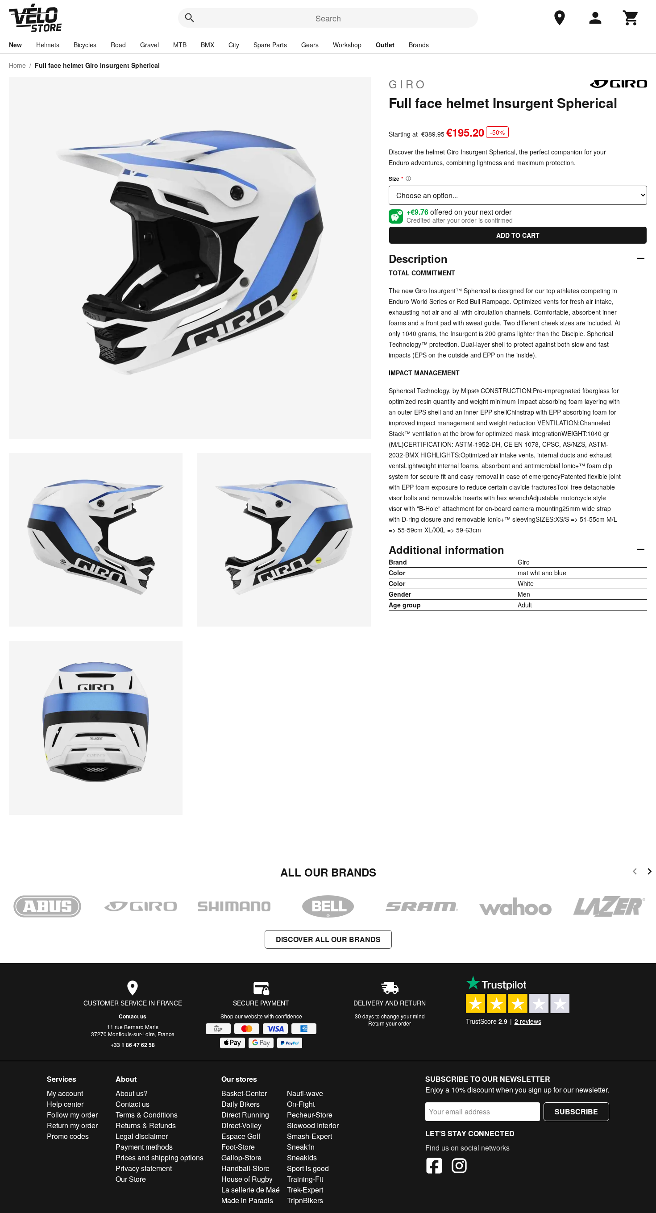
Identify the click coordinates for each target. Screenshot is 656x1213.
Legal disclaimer (142, 1136)
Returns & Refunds (146, 1125)
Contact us (132, 1016)
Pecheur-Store (309, 1114)
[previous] (634, 873)
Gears (310, 44)
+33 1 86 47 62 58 (133, 1045)
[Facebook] (434, 1167)
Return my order (72, 1125)
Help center (65, 1104)
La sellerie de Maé (250, 1189)
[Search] (189, 18)
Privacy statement (144, 1168)
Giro (408, 84)
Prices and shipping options (159, 1157)
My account (65, 1093)
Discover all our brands (328, 939)
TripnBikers (305, 1200)
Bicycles (85, 44)
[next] (649, 873)
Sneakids (302, 1157)
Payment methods (144, 1147)
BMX (207, 44)
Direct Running (245, 1114)
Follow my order (72, 1114)
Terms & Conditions (147, 1114)
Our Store (131, 1179)
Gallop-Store (241, 1157)
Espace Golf (240, 1136)
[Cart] (631, 18)
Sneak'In (301, 1147)
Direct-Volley (241, 1125)
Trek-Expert (305, 1189)
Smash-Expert (309, 1136)
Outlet (385, 44)
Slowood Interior (313, 1125)
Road (118, 44)
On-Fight (301, 1104)
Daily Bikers (240, 1104)
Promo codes (68, 1136)
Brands (419, 44)
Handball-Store (245, 1168)
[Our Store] (560, 18)
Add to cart (518, 235)
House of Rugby (247, 1179)
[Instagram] (459, 1167)
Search (328, 18)
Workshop (347, 44)
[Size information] (408, 178)
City (233, 44)
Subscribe (576, 1111)
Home (17, 65)
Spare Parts (270, 44)
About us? (132, 1093)
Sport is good (308, 1168)
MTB (180, 44)
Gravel (149, 44)
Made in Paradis (247, 1200)
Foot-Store (238, 1147)
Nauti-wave (305, 1093)
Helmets (47, 44)
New (15, 44)
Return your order (389, 1023)
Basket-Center (244, 1093)
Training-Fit (305, 1179)
